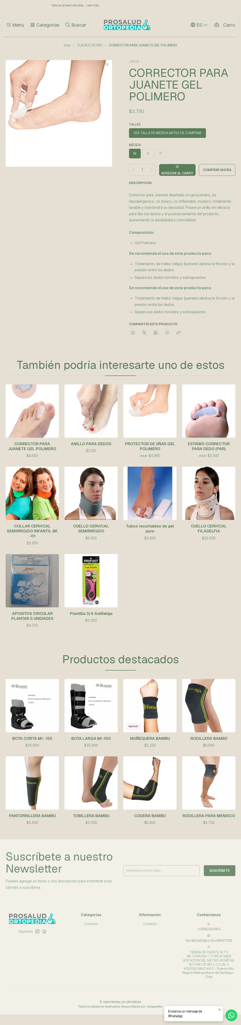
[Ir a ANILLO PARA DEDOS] (91, 411)
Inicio (67, 45)
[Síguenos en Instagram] (37, 931)
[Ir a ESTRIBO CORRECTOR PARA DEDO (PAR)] (208, 411)
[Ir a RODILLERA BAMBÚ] (208, 705)
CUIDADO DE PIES (89, 45)
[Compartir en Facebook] (133, 333)
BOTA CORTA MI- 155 (32, 738)
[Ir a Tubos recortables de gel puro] (150, 493)
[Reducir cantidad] (133, 170)
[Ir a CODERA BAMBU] (150, 783)
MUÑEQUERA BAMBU (150, 738)
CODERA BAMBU (150, 815)
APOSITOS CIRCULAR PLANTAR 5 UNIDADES (32, 616)
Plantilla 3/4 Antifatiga (91, 613)
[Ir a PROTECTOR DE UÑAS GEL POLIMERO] (150, 411)
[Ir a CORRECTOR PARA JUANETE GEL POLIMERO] (32, 411)
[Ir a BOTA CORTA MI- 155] (32, 705)
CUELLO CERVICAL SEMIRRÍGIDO (91, 528)
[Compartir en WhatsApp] (156, 333)
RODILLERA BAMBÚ (208, 738)
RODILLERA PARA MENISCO (208, 815)
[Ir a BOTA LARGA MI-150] (91, 705)
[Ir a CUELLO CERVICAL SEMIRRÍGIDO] (91, 493)
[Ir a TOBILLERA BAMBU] (91, 783)
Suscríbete (219, 871)
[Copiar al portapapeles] (178, 333)
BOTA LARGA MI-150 (91, 738)
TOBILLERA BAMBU (91, 815)
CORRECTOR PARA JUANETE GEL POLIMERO (32, 446)
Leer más (51, 5)
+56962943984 (209, 929)
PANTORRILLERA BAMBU (32, 815)
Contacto (91, 924)
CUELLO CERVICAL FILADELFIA (209, 528)
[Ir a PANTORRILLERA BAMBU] (32, 783)
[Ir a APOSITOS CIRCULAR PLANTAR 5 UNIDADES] (32, 580)
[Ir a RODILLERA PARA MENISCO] (208, 783)
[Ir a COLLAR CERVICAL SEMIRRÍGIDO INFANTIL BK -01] (32, 493)
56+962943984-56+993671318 (208, 941)
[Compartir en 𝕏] (144, 333)
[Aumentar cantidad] (151, 170)
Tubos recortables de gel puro (150, 528)
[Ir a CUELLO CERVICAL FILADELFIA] (208, 493)
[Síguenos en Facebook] (44, 931)
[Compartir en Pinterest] (167, 333)
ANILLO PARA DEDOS (91, 443)
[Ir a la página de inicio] (127, 25)
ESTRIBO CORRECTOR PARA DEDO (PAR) (209, 446)
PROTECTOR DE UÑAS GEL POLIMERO (150, 446)
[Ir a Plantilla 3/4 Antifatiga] (91, 580)
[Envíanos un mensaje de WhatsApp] (231, 1015)
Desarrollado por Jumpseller (141, 1006)
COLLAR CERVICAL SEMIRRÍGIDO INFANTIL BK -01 (32, 531)
